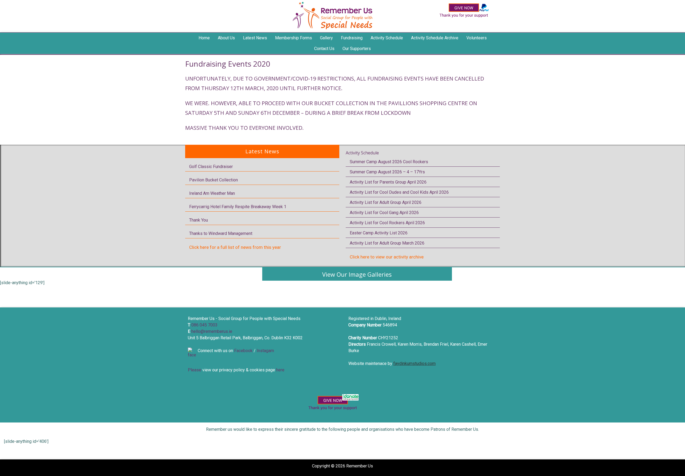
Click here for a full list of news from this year (235, 247)
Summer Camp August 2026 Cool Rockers (389, 161)
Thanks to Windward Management (220, 233)
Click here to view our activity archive (387, 257)
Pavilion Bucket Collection (213, 179)
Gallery (326, 37)
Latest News (255, 37)
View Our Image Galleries (357, 274)
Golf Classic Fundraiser (211, 166)
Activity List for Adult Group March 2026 (387, 243)
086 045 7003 (204, 325)
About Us (226, 37)
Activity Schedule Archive (434, 37)
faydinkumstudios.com (414, 363)
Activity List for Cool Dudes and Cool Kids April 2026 (399, 192)
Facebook (243, 350)
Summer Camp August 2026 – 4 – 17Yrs (387, 171)
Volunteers (476, 37)
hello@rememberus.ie (211, 331)
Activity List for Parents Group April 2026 (388, 182)
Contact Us (324, 48)
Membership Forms (293, 37)
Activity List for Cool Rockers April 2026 (387, 222)
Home (204, 37)
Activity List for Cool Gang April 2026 (384, 212)
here (280, 369)
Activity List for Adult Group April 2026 (385, 202)
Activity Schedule (362, 153)
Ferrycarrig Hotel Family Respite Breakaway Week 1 (237, 206)
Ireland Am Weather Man (212, 193)
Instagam (265, 350)
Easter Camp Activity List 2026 (379, 232)
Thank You (198, 220)
